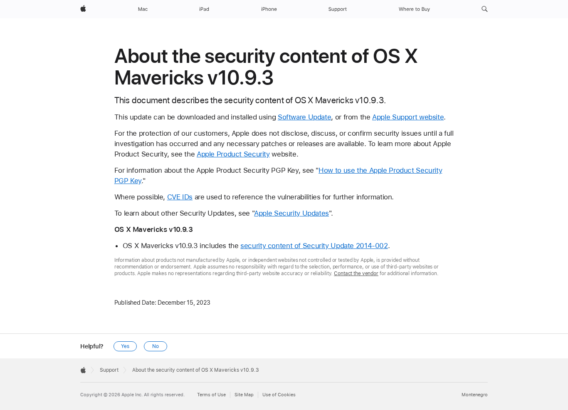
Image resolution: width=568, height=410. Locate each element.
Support (109, 370)
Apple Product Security (233, 154)
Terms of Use (211, 395)
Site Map (244, 395)
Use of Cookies (279, 395)
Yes (125, 346)
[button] (484, 9)
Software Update (304, 117)
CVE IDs (180, 197)
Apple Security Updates (291, 213)
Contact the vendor (356, 273)
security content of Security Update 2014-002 (314, 245)
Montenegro (475, 395)
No (155, 346)
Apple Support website (408, 117)
